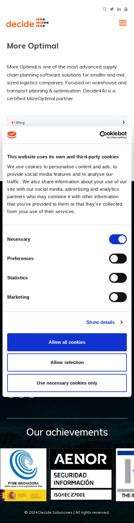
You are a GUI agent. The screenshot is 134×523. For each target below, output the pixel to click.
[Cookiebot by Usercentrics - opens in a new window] (99, 135)
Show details (100, 322)
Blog (20, 122)
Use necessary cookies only (67, 382)
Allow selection (67, 362)
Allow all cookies (67, 342)
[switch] (118, 259)
